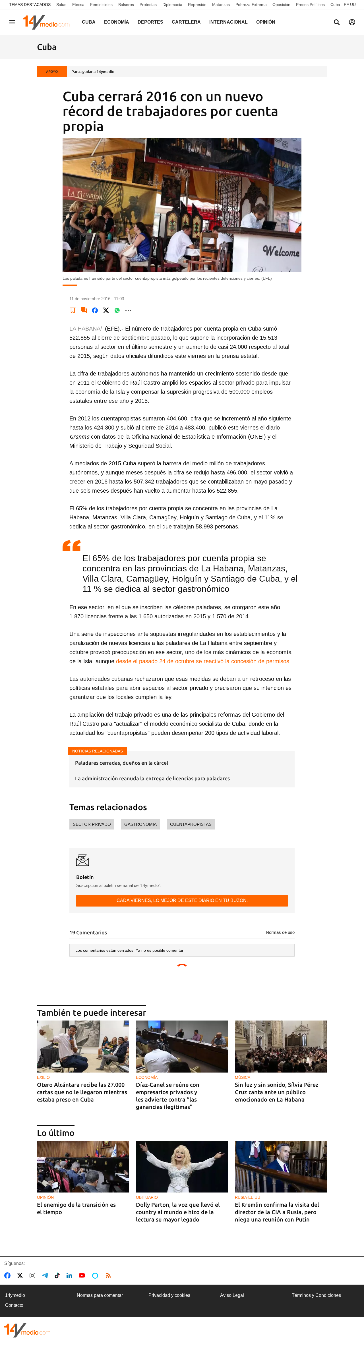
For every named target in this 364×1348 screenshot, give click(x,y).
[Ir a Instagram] (34, 1275)
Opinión (265, 22)
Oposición (281, 4)
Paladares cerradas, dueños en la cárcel (121, 763)
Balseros (126, 4)
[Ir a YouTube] (83, 1275)
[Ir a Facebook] (8, 1275)
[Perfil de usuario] (352, 22)
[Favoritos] (72, 310)
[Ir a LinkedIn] (71, 1275)
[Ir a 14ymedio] (48, 22)
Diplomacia (172, 4)
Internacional (228, 22)
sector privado (92, 824)
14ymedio (15, 1295)
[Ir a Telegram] (46, 1275)
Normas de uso (280, 932)
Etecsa (78, 4)
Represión (197, 4)
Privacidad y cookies (169, 1295)
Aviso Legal (232, 1295)
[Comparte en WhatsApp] (117, 310)
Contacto (14, 1305)
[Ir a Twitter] (21, 1275)
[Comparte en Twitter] (106, 310)
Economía (116, 22)
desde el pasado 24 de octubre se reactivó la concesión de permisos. (203, 661)
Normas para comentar (100, 1295)
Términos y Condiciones (316, 1295)
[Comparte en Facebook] (95, 310)
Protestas (148, 4)
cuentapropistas (191, 824)
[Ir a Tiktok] (58, 1275)
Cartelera (186, 22)
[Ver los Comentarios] (84, 310)
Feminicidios (101, 4)
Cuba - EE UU (343, 4)
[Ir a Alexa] (96, 1275)
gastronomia (140, 824)
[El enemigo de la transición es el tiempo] (83, 1167)
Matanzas (221, 4)
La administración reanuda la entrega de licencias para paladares (152, 778)
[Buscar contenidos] (336, 23)
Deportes (150, 22)
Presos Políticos (310, 4)
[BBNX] (27, 1330)
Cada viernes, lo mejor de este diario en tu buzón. (182, 900)
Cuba (89, 22)
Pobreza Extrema (251, 4)
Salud (61, 4)
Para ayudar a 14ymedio (92, 71)
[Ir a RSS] (109, 1275)
